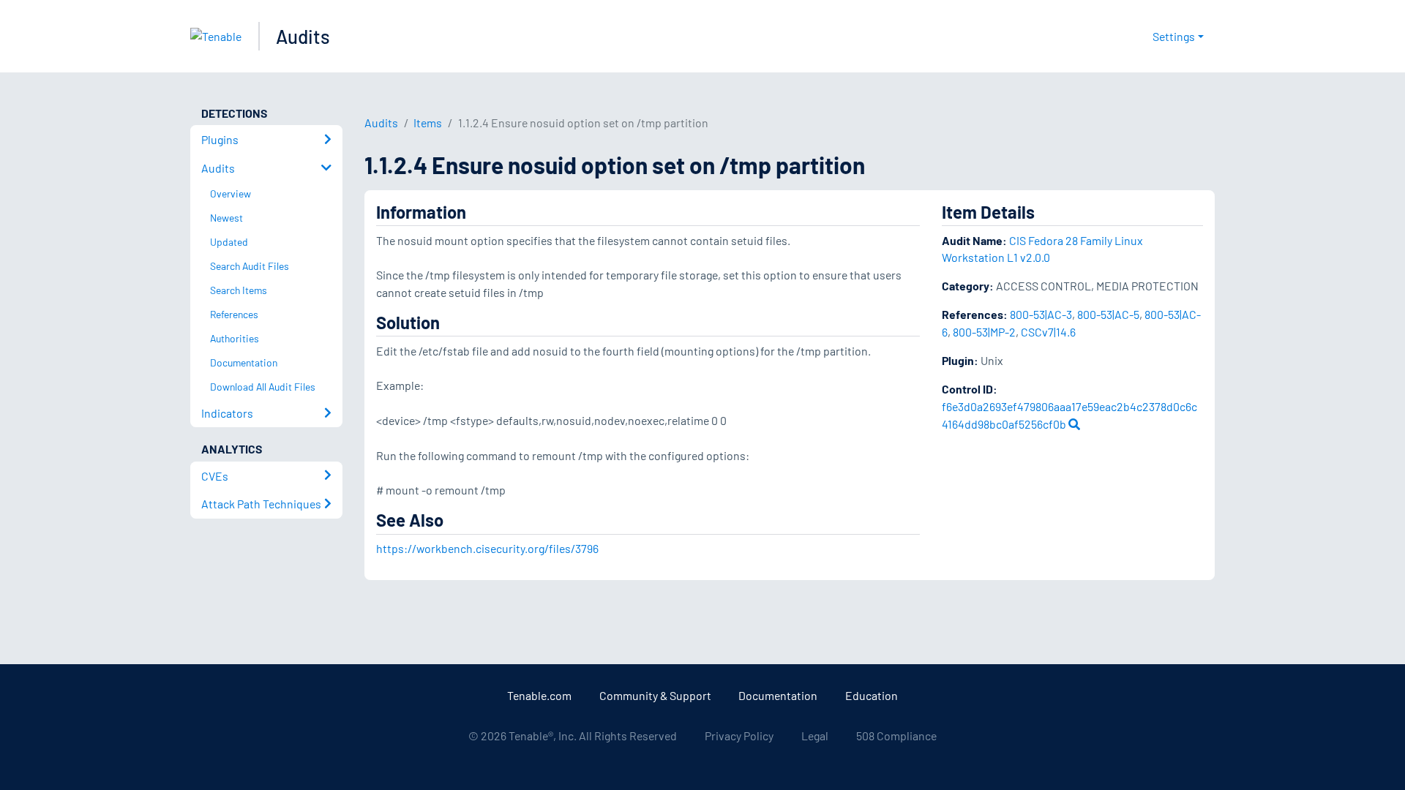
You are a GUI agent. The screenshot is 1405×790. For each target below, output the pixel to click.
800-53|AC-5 (1108, 314)
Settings (1174, 36)
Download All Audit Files (262, 386)
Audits (303, 36)
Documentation (777, 695)
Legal (814, 735)
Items (427, 122)
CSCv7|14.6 (1048, 332)
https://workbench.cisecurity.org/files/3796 (487, 548)
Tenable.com (539, 695)
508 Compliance (896, 735)
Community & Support (655, 695)
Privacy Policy (739, 735)
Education (871, 695)
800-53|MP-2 (984, 332)
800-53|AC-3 (1041, 314)
